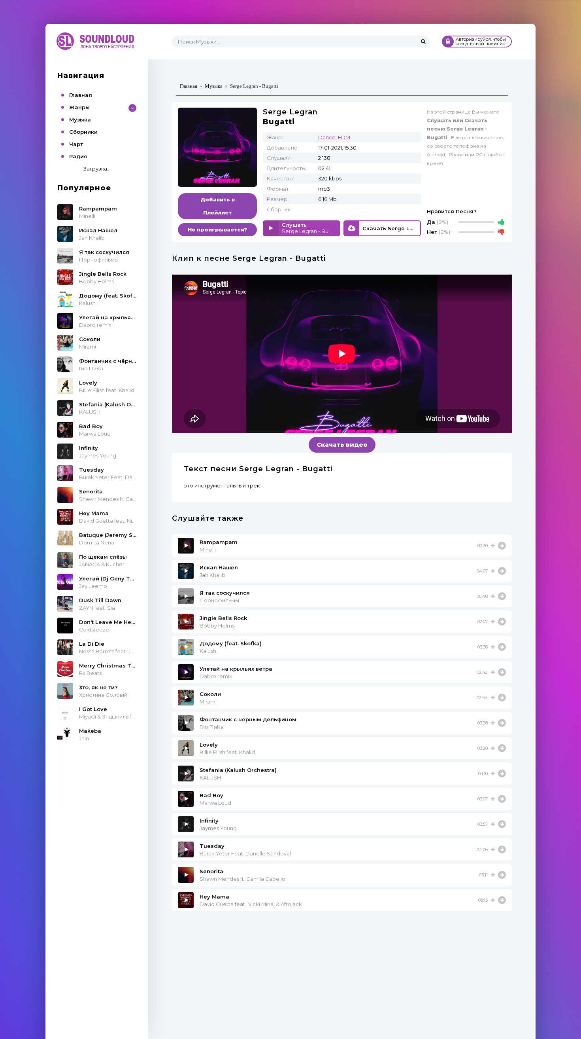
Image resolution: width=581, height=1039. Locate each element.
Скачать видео (342, 444)
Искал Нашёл (219, 567)
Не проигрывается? (217, 229)
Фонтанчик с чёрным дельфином (248, 719)
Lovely (209, 744)
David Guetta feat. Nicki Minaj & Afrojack (251, 904)
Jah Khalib (212, 575)
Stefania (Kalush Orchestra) (238, 770)
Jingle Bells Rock (223, 618)
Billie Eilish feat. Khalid (227, 752)
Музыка (80, 119)
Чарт (76, 144)
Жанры (79, 107)
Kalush (208, 651)
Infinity (209, 820)
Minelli (208, 549)
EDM (344, 137)
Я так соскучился (225, 593)
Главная (80, 95)
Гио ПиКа (212, 727)
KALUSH (210, 777)
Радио (78, 156)
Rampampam (219, 542)
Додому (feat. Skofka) (231, 643)
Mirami (208, 701)
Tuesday (212, 846)
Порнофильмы (219, 600)
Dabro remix (216, 676)
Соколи (210, 694)
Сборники (83, 132)
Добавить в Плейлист (217, 206)
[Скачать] (502, 546)
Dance (327, 137)
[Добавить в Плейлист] (493, 545)
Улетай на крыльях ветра (236, 668)
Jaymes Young (218, 828)
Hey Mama (214, 896)
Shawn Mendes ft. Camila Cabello (242, 879)
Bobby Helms (217, 625)
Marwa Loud (215, 803)
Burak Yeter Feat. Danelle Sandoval (245, 853)
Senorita (211, 871)
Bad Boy (211, 795)
